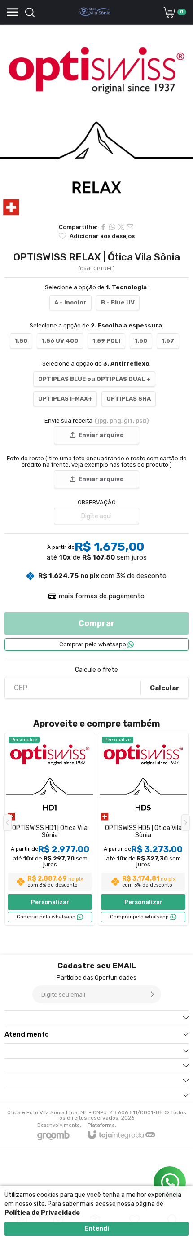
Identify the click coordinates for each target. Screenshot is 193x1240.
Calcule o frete (96, 670)
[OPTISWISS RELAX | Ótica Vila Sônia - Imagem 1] (96, 121)
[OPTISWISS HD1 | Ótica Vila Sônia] (50, 829)
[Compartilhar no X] (121, 227)
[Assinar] (152, 994)
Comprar (97, 623)
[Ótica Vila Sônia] (94, 12)
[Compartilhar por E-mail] (130, 227)
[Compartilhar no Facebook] (103, 227)
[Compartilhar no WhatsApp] (112, 227)
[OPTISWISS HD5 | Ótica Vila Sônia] (143, 829)
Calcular (164, 688)
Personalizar (50, 902)
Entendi (96, 1228)
